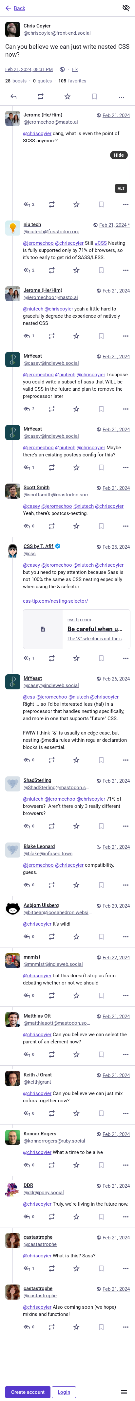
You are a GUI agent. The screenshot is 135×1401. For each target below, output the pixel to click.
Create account (28, 1392)
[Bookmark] (94, 96)
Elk (75, 69)
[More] (121, 97)
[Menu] (124, 1392)
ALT (121, 188)
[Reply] (13, 96)
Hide (119, 155)
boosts (16, 80)
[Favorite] (67, 96)
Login (64, 1392)
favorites (72, 80)
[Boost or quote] (41, 96)
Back (19, 8)
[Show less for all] (126, 8)
